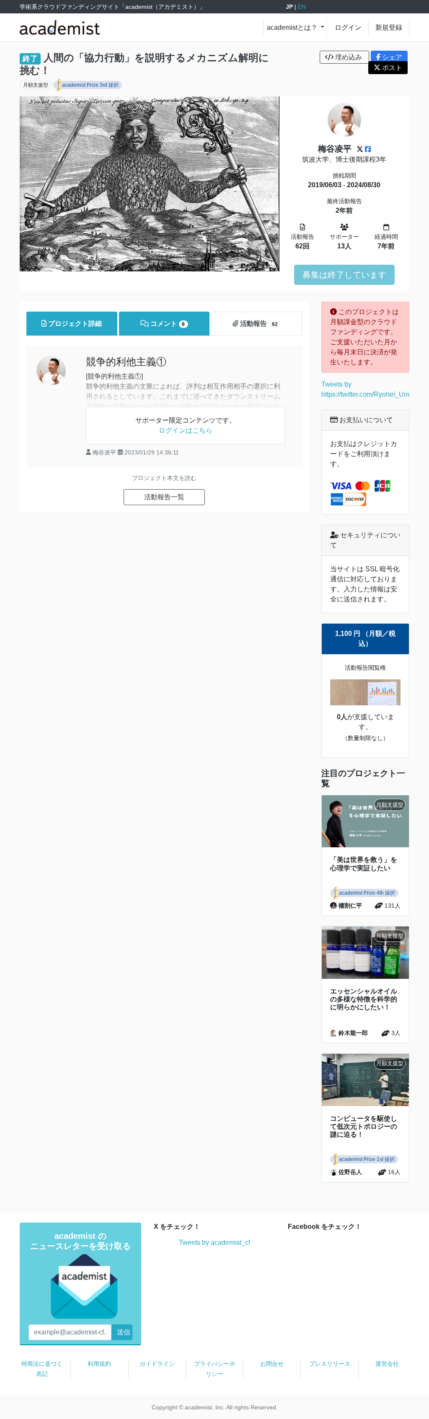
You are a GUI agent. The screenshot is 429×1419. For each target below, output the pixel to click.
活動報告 (257, 323)
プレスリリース (329, 1363)
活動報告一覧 (164, 497)
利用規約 (99, 1363)
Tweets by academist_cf (214, 1242)
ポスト (391, 67)
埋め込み (348, 57)
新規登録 (388, 27)
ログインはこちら (185, 430)
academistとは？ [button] (293, 27)
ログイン (348, 27)
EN (302, 6)
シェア (391, 57)
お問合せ (272, 1363)
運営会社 (387, 1363)
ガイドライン (157, 1363)
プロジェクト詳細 (74, 323)
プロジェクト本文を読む (164, 478)
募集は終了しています (344, 274)
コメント (167, 323)
